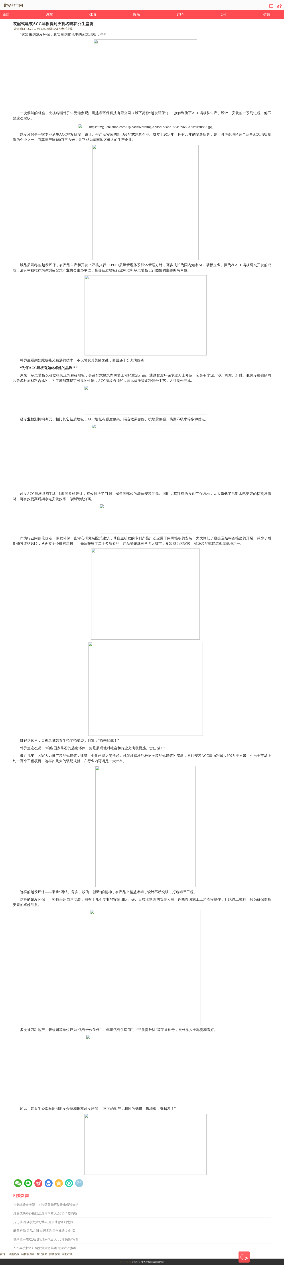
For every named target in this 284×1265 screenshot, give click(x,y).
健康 (266, 14)
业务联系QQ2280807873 (152, 1262)
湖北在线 (67, 1254)
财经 (179, 14)
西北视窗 (42, 1254)
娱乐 (136, 14)
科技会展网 (28, 1254)
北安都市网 (125, 1262)
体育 (93, 14)
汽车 (49, 14)
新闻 (6, 14)
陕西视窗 (54, 1254)
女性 (223, 14)
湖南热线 (14, 1254)
